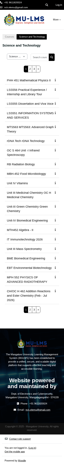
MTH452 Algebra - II (20, 230)
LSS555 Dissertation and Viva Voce (30, 103)
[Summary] (56, 80)
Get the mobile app (15, 451)
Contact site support (20, 438)
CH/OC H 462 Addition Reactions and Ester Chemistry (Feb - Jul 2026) (28, 296)
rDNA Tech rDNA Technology (26, 141)
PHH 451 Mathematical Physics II (29, 80)
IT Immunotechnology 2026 (25, 239)
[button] (46, 5)
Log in (59, 4)
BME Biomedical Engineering (26, 258)
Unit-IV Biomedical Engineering (27, 220)
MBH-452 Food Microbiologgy (26, 173)
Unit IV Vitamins (17, 183)
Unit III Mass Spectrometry (24, 249)
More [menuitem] (56, 19)
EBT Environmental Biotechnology (29, 268)
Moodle (22, 460)
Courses (9, 36)
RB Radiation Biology (21, 164)
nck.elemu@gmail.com (16, 7)
